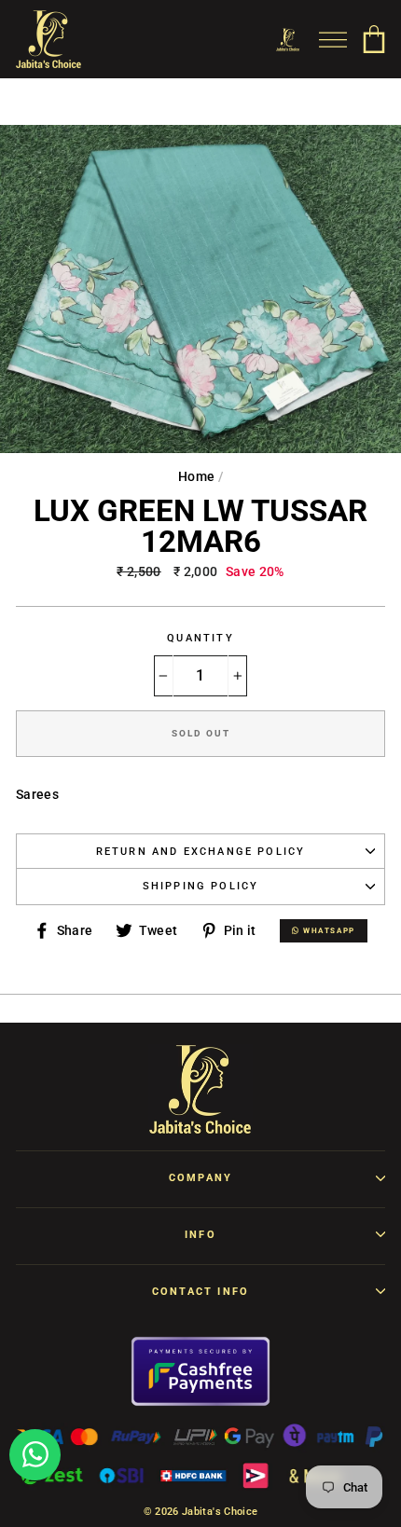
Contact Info (200, 1292)
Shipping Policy (201, 886)
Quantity (200, 638)
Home (196, 476)
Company (200, 1178)
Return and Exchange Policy (201, 852)
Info (200, 1235)
